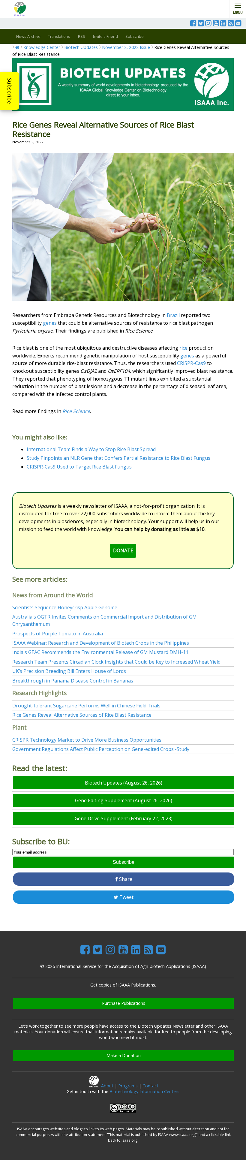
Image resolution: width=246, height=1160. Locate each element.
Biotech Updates (81, 47)
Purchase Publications (123, 1003)
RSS (81, 36)
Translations (59, 36)
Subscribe (9, 91)
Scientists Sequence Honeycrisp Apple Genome (64, 607)
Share (125, 879)
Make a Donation (123, 1055)
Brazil (173, 315)
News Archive (28, 36)
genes (50, 323)
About (107, 1086)
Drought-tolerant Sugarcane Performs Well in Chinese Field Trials (86, 705)
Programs (128, 1086)
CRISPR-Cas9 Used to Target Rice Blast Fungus (79, 466)
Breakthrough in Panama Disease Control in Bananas (72, 680)
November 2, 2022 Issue (126, 47)
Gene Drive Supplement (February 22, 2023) (123, 818)
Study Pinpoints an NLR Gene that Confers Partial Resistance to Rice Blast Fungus (118, 458)
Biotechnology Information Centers (144, 1091)
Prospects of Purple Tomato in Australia (57, 633)
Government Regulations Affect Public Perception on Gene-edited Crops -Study (100, 749)
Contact (150, 1086)
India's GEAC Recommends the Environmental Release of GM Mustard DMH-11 (100, 652)
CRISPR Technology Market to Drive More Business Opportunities (86, 740)
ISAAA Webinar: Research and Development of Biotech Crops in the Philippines (100, 643)
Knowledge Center (41, 47)
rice (183, 348)
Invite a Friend (105, 36)
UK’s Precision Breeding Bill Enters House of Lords (69, 671)
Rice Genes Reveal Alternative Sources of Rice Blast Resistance (82, 715)
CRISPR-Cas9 (191, 363)
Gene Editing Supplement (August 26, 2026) (123, 800)
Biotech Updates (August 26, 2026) (123, 782)
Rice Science (76, 411)
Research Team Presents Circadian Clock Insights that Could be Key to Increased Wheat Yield (116, 661)
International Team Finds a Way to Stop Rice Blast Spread (91, 449)
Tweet (126, 897)
